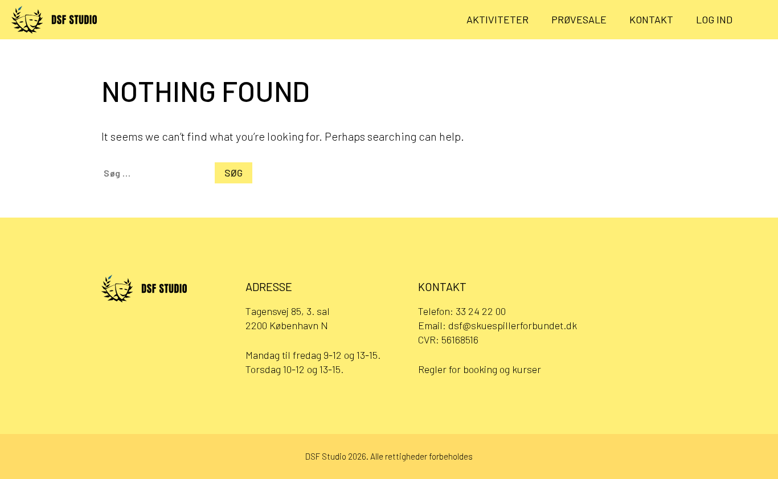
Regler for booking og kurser (479, 369)
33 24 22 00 (481, 311)
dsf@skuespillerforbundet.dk (512, 325)
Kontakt (651, 19)
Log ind (714, 19)
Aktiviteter (497, 19)
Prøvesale (579, 19)
